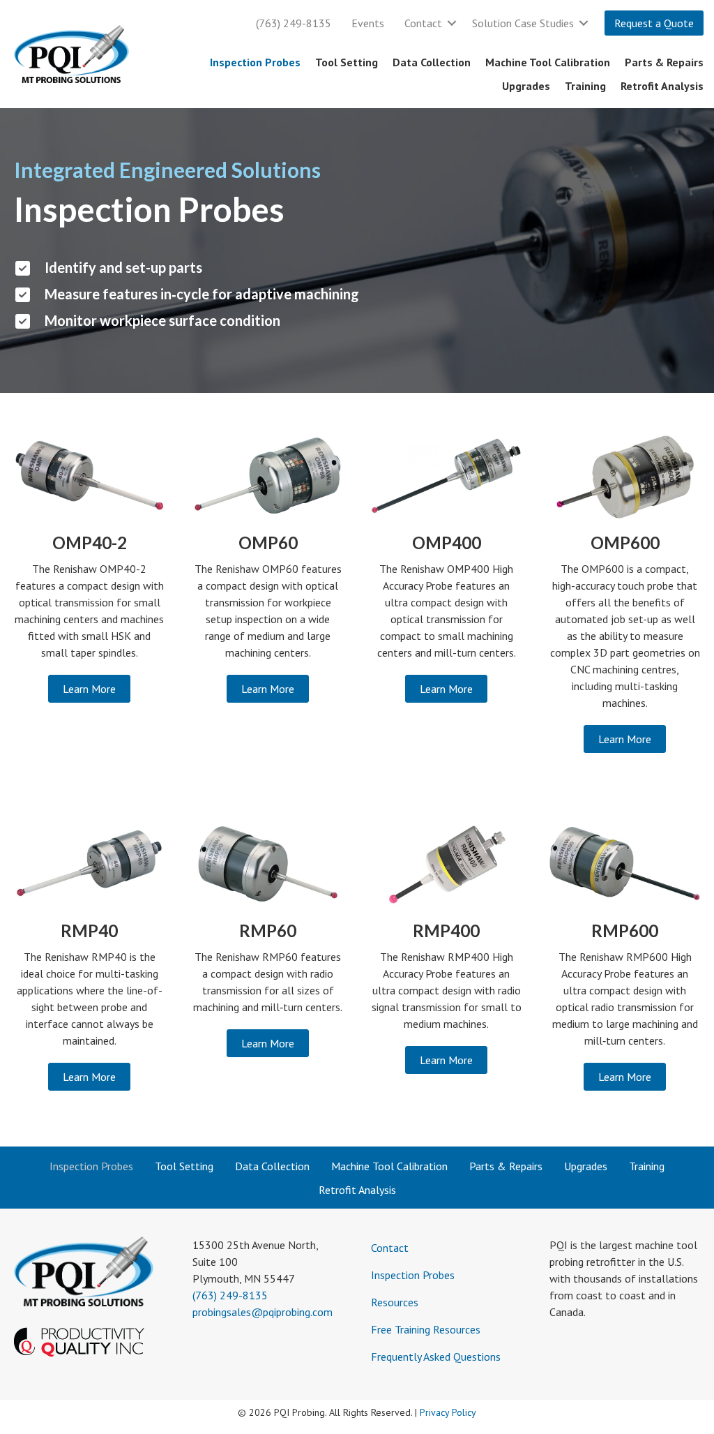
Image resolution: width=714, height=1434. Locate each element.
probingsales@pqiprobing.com (262, 1312)
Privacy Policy (448, 1412)
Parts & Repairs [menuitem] (664, 62)
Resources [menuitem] (394, 1302)
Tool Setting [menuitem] (346, 62)
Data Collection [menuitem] (432, 62)
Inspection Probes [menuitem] (255, 62)
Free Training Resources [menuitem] (425, 1329)
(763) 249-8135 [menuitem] (293, 23)
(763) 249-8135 (230, 1295)
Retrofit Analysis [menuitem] (662, 86)
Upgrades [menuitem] (526, 86)
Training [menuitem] (585, 86)
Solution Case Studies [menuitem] (523, 23)
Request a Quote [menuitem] (654, 23)
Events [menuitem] (367, 23)
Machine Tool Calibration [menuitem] (547, 62)
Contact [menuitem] (423, 23)
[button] (452, 23)
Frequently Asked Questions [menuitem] (436, 1357)
